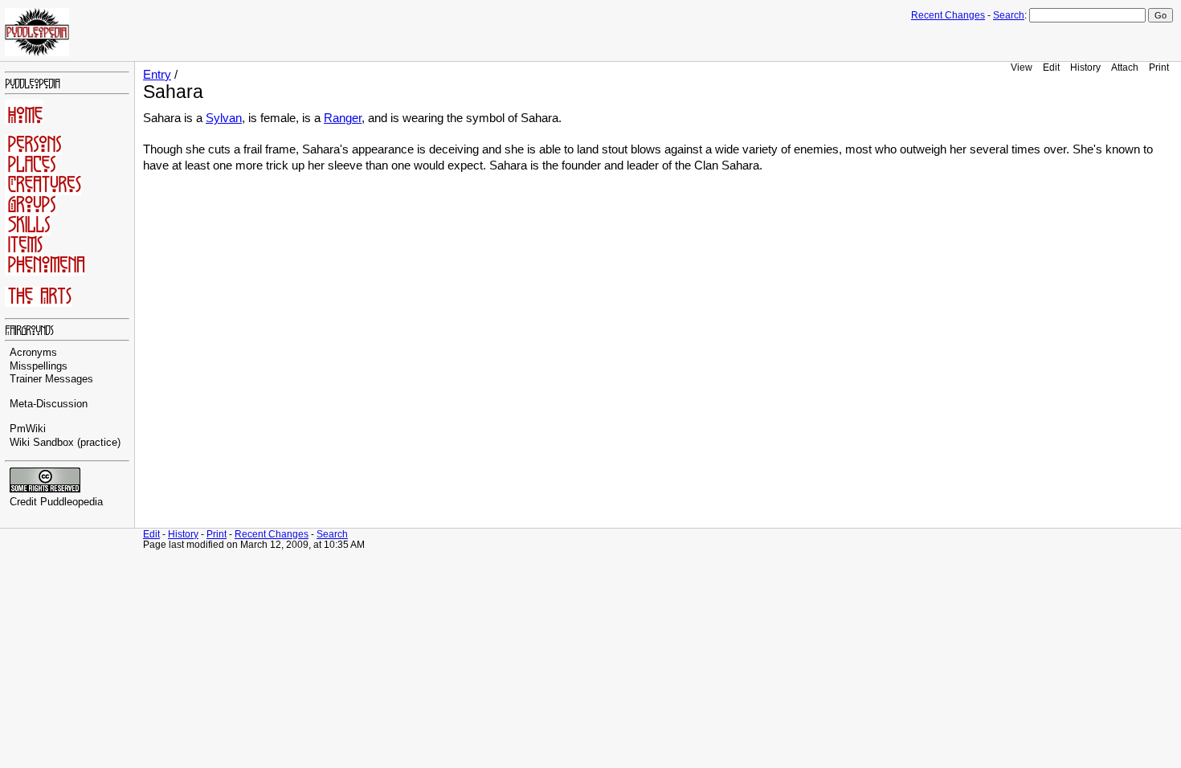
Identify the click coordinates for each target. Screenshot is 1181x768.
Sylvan (224, 118)
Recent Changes (948, 15)
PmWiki (28, 429)
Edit (1051, 67)
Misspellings (38, 366)
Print (1159, 67)
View (1021, 67)
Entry (157, 74)
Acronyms (33, 352)
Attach (1124, 67)
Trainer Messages (51, 379)
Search (1008, 15)
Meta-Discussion (49, 404)
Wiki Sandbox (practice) (65, 442)
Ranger (343, 118)
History (1085, 67)
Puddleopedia (71, 502)
